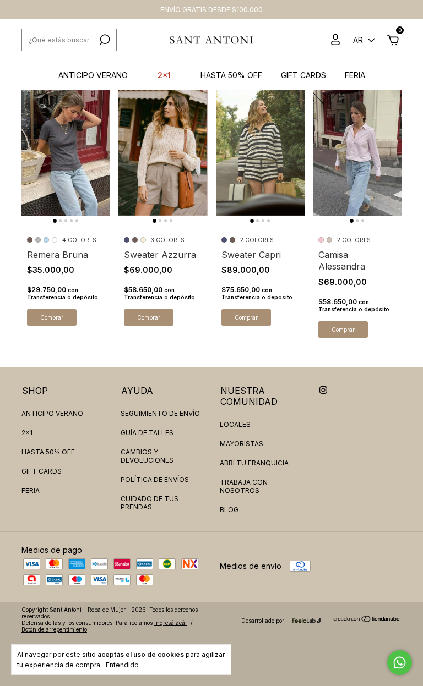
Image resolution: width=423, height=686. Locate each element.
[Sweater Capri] (260, 149)
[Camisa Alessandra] (357, 149)
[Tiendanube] (367, 619)
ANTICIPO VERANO (93, 75)
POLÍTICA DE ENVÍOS (155, 479)
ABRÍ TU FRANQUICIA (254, 463)
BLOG (229, 510)
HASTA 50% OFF (231, 75)
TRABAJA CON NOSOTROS (244, 486)
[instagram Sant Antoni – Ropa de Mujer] (323, 390)
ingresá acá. (170, 622)
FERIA (355, 75)
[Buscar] (104, 40)
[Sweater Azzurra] (162, 149)
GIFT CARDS (303, 75)
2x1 (164, 75)
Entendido (122, 665)
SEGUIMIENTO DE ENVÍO (160, 413)
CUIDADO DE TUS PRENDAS (149, 503)
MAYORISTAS (241, 444)
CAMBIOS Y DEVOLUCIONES (147, 456)
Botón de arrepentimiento (54, 629)
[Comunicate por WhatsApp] (399, 662)
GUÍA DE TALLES (147, 433)
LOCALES (235, 424)
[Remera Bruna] (65, 149)
